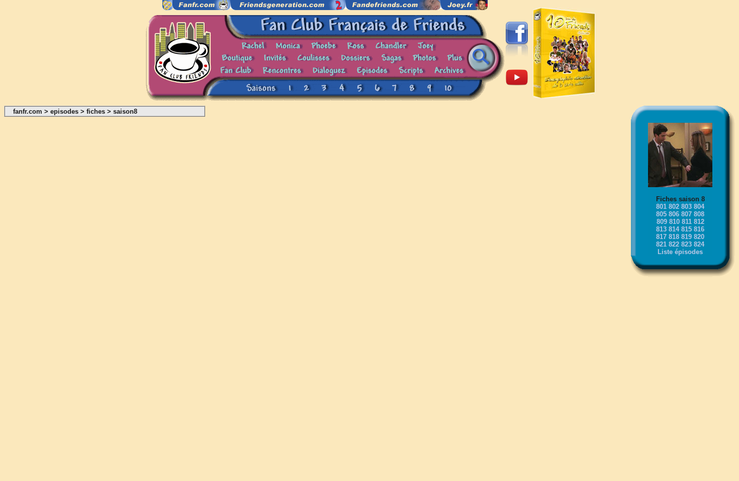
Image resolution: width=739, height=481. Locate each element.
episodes (64, 111)
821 (661, 244)
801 (661, 206)
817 (661, 236)
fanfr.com (27, 111)
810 (674, 221)
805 (661, 214)
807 (686, 214)
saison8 (125, 111)
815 (686, 229)
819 (686, 236)
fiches (95, 111)
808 (699, 214)
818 (674, 236)
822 (674, 244)
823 (686, 244)
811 (687, 221)
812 (699, 221)
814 (674, 229)
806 (674, 214)
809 (662, 221)
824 (699, 244)
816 (699, 229)
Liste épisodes (680, 252)
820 (699, 236)
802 (674, 206)
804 (699, 206)
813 (661, 229)
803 (686, 206)
